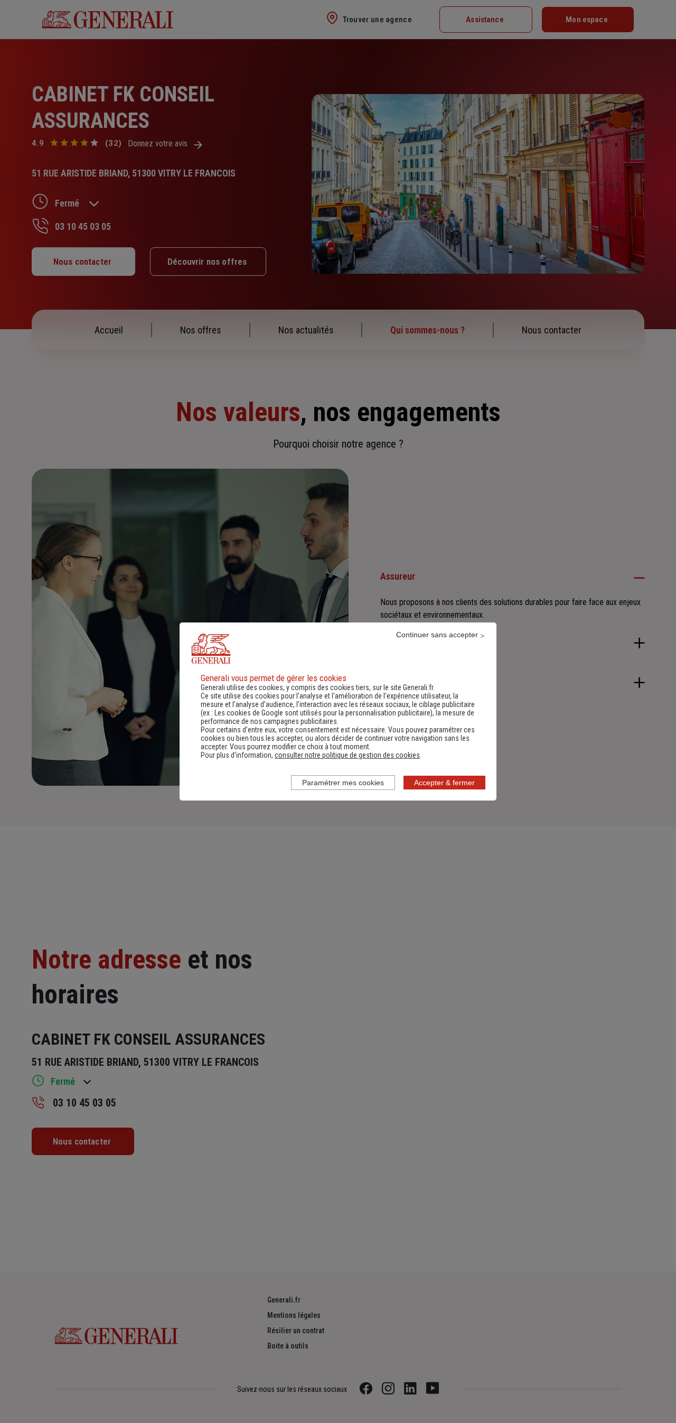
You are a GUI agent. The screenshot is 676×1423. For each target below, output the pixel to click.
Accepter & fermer (444, 782)
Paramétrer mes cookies (343, 782)
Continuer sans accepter (437, 634)
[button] (347, 755)
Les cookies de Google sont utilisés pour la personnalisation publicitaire (322, 713)
